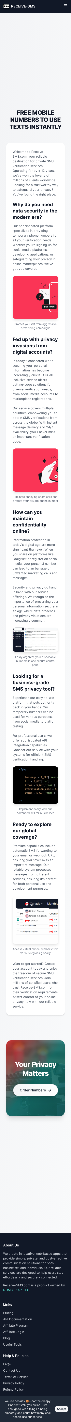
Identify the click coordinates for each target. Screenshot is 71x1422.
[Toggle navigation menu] (65, 5)
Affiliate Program (16, 1325)
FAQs (7, 1364)
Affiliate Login (13, 1332)
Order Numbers (33, 1090)
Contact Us (11, 1370)
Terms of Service (15, 1377)
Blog (6, 1338)
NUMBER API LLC (16, 1290)
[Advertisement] (35, 68)
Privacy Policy (13, 1383)
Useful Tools (12, 1344)
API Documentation (17, 1319)
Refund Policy (13, 1389)
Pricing (8, 1313)
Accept (61, 1409)
